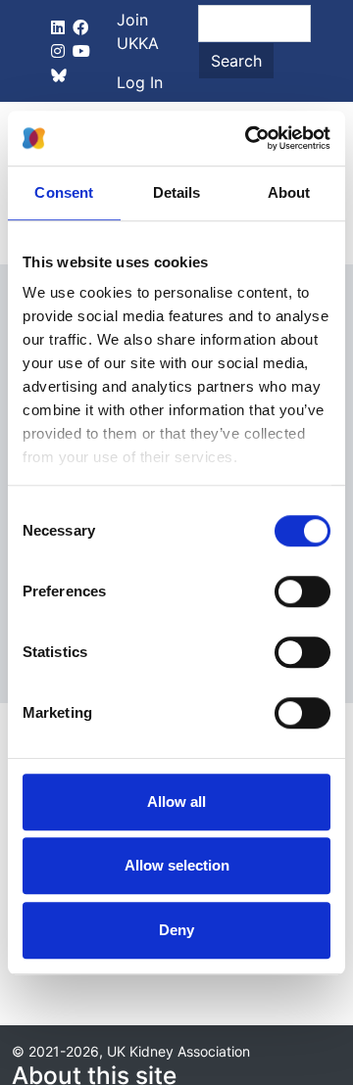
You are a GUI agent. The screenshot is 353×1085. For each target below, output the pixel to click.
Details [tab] (177, 192)
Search (236, 61)
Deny (176, 929)
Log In (140, 82)
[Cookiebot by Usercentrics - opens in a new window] (249, 138)
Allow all (176, 801)
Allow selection (177, 865)
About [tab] (289, 192)
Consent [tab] (63, 192)
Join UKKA (138, 31)
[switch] (302, 591)
